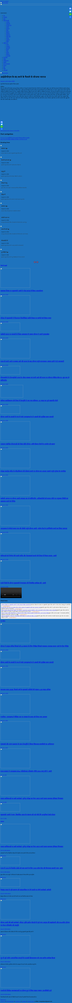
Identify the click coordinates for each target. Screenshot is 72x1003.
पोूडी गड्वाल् (8, 37)
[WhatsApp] (36, 126)
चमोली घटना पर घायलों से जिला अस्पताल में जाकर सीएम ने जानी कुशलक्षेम (25, 334)
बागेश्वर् (7, 38)
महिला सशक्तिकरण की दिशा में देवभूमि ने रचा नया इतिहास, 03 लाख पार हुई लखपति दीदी (29, 400)
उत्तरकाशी (8, 24)
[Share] (36, 129)
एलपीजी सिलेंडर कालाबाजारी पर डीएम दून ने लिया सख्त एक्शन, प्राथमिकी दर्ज (26, 990)
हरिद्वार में (3, 195)
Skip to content (5, 1)
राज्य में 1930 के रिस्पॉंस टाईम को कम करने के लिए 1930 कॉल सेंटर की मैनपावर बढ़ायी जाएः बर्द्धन (32, 868)
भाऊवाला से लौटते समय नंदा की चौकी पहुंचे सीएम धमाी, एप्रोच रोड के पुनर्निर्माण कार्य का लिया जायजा (34, 528)
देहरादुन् (7, 32)
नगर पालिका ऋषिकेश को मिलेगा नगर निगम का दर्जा (14, 139)
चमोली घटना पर (5, 218)
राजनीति (5, 17)
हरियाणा (8, 54)
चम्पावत (7, 29)
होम (4, 16)
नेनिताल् (8, 33)
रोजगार (4, 65)
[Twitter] (36, 124)
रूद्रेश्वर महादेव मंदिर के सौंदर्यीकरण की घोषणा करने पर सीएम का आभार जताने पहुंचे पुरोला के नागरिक (33, 471)
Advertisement (10, 1001)
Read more (3, 856)
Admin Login (30, 1001)
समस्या (13, 81)
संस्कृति (4, 62)
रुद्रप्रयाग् (8, 40)
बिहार (7, 51)
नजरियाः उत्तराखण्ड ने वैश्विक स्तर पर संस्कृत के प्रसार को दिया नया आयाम (24, 717)
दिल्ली (7, 49)
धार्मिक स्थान (6, 61)
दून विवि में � (4, 252)
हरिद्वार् (7, 41)
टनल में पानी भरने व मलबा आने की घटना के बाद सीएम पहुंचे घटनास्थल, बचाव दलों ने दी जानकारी (32, 361)
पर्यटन (4, 59)
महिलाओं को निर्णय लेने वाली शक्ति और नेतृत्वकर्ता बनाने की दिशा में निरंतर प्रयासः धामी (29, 556)
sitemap (24, 1001)
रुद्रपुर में (3, 172)
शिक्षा (4, 69)
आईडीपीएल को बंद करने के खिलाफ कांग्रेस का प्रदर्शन (15, 138)
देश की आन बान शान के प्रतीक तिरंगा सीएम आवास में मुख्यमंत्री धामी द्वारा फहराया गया (21, 607)
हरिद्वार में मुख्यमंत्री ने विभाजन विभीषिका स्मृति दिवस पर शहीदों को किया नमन (26, 318)
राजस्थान (8, 46)
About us (3, 1001)
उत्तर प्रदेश (8, 48)
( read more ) (6, 606)
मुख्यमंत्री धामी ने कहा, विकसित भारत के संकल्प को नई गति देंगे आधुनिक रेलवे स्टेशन (28, 815)
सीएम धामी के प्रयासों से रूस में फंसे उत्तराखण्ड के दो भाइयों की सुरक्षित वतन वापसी (27, 417)
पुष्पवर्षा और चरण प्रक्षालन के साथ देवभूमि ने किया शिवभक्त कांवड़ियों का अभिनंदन (27, 744)
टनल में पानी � (5, 229)
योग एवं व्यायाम (6, 64)
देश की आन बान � (6, 160)
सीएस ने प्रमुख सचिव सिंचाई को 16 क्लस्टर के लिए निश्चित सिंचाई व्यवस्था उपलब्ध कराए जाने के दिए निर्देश (25, 613)
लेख (4, 67)
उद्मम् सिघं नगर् (8, 25)
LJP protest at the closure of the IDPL (10, 131)
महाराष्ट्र (7, 53)
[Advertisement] (36, 111)
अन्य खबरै (5, 70)
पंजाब (7, 45)
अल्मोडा (7, 22)
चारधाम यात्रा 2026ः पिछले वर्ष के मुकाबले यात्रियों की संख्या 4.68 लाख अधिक (26, 689)
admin (10, 81)
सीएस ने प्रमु (4, 183)
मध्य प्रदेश (8, 56)
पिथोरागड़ (8, 35)
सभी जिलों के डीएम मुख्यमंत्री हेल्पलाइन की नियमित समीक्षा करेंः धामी (23, 583)
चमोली (7, 27)
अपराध (2, 822)
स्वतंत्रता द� (4, 149)
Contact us (18, 1001)
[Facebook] (36, 122)
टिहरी (7, 30)
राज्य (4, 19)
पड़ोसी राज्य (5, 43)
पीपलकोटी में (4, 241)
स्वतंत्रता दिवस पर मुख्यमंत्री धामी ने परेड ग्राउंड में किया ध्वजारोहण (22, 291)
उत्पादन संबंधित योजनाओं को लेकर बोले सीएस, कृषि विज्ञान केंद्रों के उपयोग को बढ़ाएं (28, 444)
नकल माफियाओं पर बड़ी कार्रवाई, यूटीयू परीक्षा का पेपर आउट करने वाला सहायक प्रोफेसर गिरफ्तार (32, 798)
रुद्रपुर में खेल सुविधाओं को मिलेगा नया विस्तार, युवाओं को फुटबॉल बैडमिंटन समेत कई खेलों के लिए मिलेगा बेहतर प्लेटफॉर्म (28, 610)
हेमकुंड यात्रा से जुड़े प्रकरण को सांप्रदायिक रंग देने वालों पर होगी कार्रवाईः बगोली (26, 890)
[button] (4, 13)
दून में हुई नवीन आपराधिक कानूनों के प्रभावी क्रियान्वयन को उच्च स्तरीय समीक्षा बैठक (28, 958)
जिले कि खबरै (6, 21)
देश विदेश (5, 57)
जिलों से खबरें (4, 266)
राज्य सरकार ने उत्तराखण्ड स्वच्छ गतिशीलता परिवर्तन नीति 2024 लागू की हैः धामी (26, 771)
